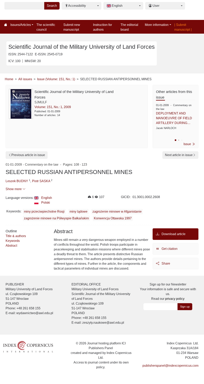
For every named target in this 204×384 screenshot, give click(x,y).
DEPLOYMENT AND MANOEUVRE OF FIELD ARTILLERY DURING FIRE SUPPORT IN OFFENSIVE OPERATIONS (174, 118)
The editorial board (129, 27)
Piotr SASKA (41, 181)
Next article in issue (179, 155)
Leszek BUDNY (17, 181)
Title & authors (16, 236)
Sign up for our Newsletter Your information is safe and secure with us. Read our (168, 291)
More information (157, 24)
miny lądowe (78, 211)
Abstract (11, 245)
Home (9, 79)
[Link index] (28, 346)
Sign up (185, 306)
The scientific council (45, 27)
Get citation (169, 248)
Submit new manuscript (71, 27)
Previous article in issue (28, 155)
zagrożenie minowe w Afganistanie (117, 211)
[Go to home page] (5, 25)
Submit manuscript (182, 27)
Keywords (13, 240)
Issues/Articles (20, 24)
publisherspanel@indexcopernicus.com (170, 365)
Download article (173, 234)
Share (165, 263)
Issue (187, 144)
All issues (25, 79)
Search (52, 5)
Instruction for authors (102, 27)
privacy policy (174, 298)
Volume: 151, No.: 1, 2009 (52, 107)
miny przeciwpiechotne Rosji (44, 211)
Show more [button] (14, 189)
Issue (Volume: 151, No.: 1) (56, 79)
